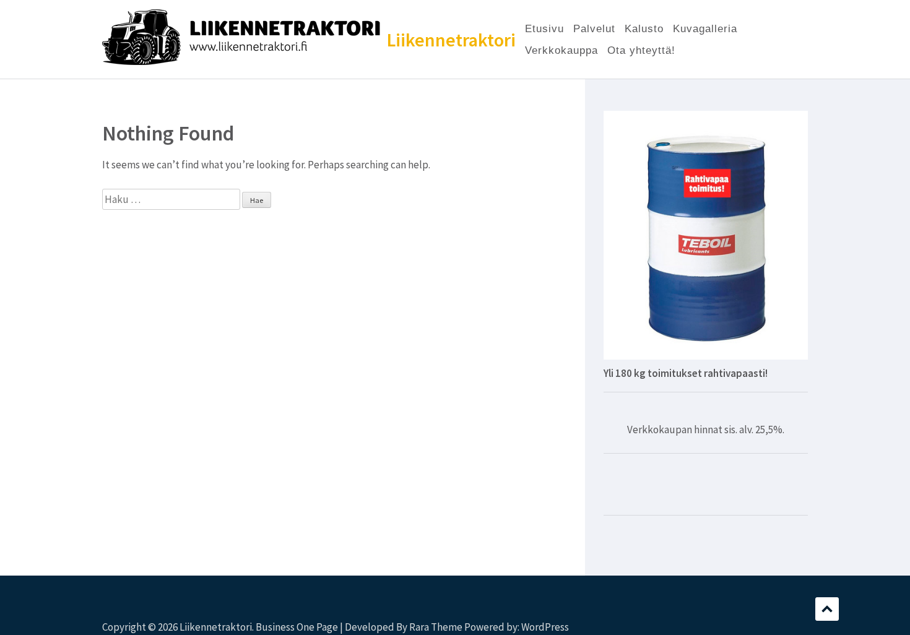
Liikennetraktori (451, 39)
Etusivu (544, 29)
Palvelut (594, 29)
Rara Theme (435, 627)
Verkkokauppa (561, 50)
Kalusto (644, 29)
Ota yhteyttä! (641, 50)
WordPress (545, 627)
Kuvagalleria (705, 29)
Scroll (827, 609)
